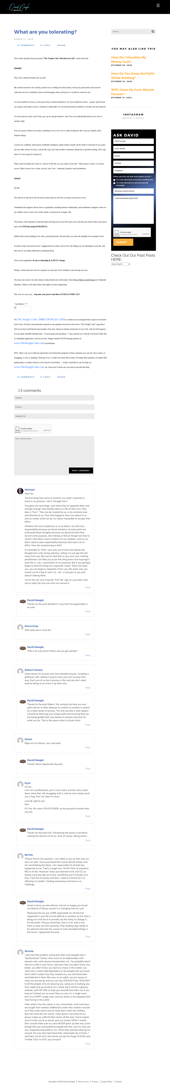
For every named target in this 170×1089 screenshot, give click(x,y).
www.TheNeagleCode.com (29, 343)
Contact (118, 1081)
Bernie (29, 854)
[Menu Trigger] (158, 5)
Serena (29, 951)
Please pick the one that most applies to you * (132, 176)
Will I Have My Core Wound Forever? (132, 92)
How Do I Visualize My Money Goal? (128, 59)
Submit (122, 242)
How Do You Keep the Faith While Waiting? (132, 76)
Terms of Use (83, 1081)
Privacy (95, 1081)
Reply (87, 587)
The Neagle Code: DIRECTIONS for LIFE (41, 319)
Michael (30, 489)
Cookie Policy (106, 1081)
